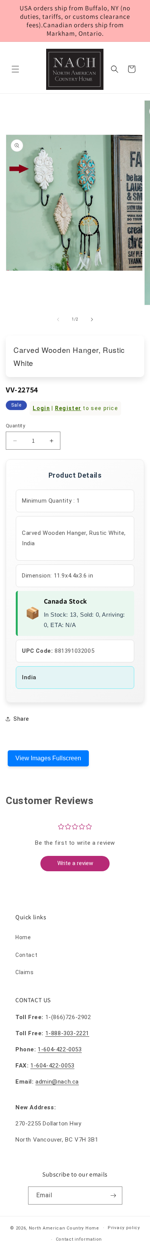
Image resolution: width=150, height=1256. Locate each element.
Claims (24, 972)
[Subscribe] (113, 1195)
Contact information (79, 1239)
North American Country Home (64, 1227)
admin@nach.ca (57, 1081)
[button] (15, 69)
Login (41, 408)
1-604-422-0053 (60, 1049)
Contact (26, 955)
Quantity (15, 426)
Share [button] (21, 719)
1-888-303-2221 (67, 1033)
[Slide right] (91, 319)
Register (68, 408)
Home (23, 937)
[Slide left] (58, 319)
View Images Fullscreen (48, 758)
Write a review (75, 863)
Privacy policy (124, 1227)
